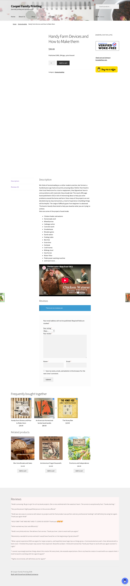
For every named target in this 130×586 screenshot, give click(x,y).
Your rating (47, 328)
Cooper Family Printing (26, 6)
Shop (33, 17)
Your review (47, 334)
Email (68, 361)
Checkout (51, 17)
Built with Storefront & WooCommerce (24, 574)
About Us (22, 17)
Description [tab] (15, 181)
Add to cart (63, 63)
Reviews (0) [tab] (15, 187)
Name (46, 361)
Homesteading (22, 24)
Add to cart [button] (22, 471)
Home (13, 17)
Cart (42, 17)
